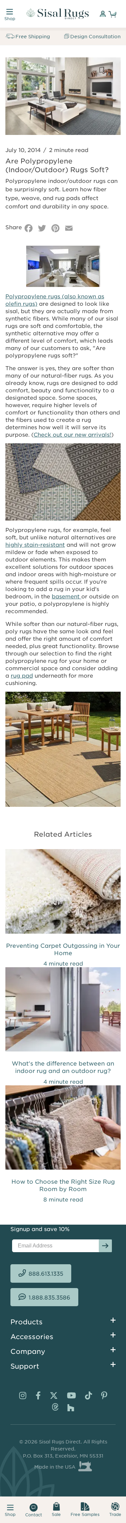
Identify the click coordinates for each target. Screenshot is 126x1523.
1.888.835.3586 (49, 1297)
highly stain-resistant (35, 544)
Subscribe (105, 1245)
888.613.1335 (46, 1273)
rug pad (22, 675)
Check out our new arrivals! (72, 434)
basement (66, 596)
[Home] (57, 13)
